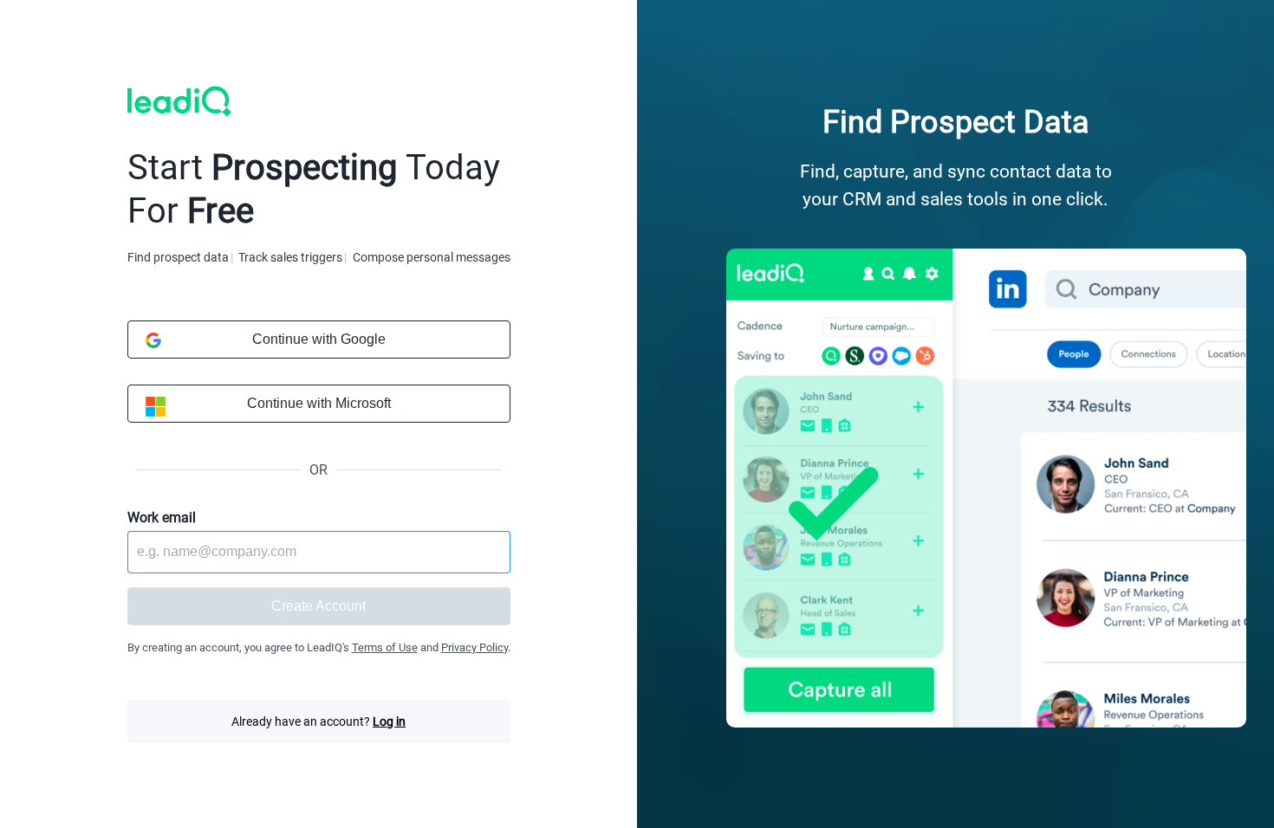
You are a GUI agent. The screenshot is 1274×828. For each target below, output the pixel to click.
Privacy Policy (474, 647)
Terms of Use (385, 647)
